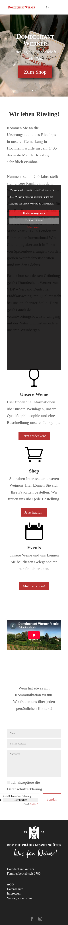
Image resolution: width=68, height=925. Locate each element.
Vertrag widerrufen (19, 898)
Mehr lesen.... (34, 227)
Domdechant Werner (35, 39)
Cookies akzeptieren (34, 213)
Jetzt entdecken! (34, 436)
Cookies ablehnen (34, 220)
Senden (52, 799)
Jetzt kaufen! (34, 512)
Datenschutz (15, 889)
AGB (10, 884)
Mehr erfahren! (34, 586)
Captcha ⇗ (31, 804)
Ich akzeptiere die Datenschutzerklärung (24, 785)
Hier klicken (20, 800)
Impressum (14, 893)
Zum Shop (35, 72)
